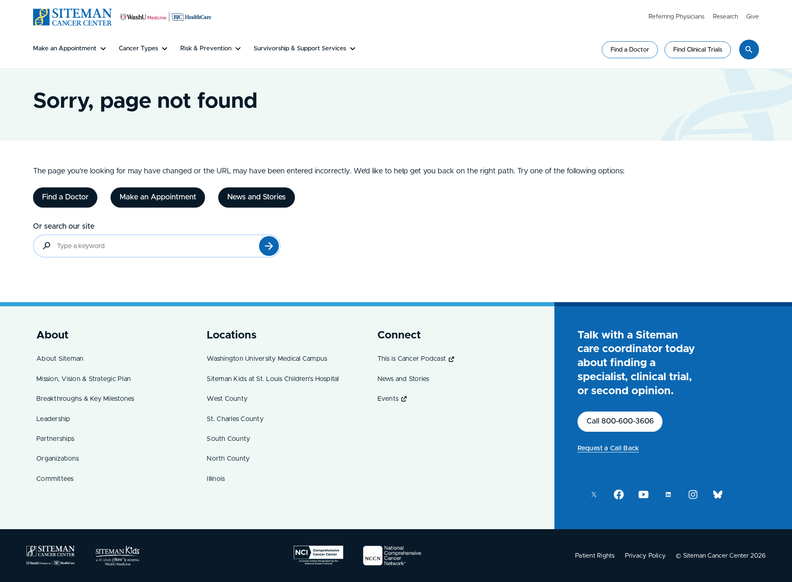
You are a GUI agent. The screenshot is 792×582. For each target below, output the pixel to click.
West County (227, 398)
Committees (55, 479)
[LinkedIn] (668, 494)
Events (388, 398)
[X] (594, 494)
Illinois (216, 479)
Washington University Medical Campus (267, 358)
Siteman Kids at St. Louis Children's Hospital (273, 379)
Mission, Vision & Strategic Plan (83, 379)
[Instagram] (693, 494)
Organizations (57, 458)
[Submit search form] (269, 246)
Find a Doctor (629, 50)
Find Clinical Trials (697, 50)
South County (228, 438)
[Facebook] (619, 494)
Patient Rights (595, 556)
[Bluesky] (718, 494)
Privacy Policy (645, 556)
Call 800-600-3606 (620, 421)
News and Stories (403, 379)
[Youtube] (643, 494)
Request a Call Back (608, 448)
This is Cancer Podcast (411, 358)
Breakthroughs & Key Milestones (85, 398)
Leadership (53, 419)
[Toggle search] (749, 49)
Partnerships (55, 438)
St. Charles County (235, 419)
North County (228, 458)
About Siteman (59, 358)
